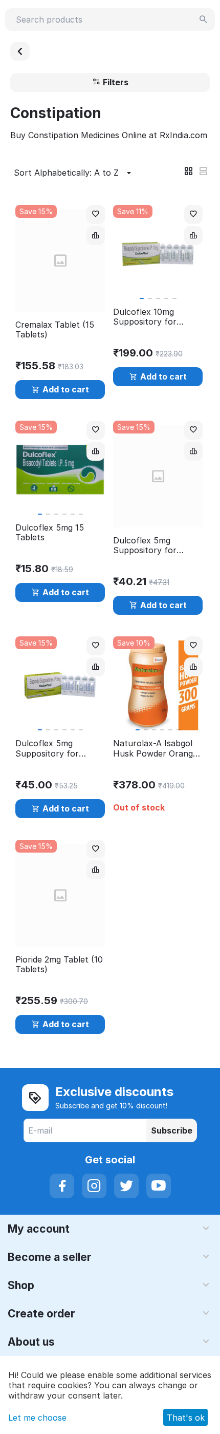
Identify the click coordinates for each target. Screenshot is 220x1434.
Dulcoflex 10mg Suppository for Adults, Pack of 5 (147, 317)
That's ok (186, 1417)
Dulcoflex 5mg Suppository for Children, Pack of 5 (53, 748)
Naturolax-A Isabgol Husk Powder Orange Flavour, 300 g (155, 748)
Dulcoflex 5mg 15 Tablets (49, 532)
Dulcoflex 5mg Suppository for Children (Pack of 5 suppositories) (151, 545)
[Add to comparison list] (95, 235)
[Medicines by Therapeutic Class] (20, 51)
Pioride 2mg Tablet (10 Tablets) (59, 964)
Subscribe (171, 1130)
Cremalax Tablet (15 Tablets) (54, 329)
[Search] (203, 19)
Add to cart (65, 389)
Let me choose (37, 1417)
